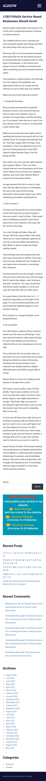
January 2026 (12, 696)
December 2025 (12, 699)
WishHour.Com (11, 604)
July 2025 (10, 715)
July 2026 (10, 678)
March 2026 (11, 690)
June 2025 (10, 718)
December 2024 (12, 736)
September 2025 (13, 708)
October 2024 (11, 742)
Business (10, 764)
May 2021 (10, 748)
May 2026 (10, 684)
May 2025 (10, 721)
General (9, 767)
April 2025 (10, 724)
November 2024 (12, 739)
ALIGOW (10, 5)
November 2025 (12, 702)
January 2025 (12, 733)
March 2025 (11, 727)
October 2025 (11, 705)
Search (6, 482)
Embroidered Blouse (13, 616)
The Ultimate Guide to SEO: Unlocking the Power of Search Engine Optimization (24, 607)
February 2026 (12, 693)
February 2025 (12, 730)
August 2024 (11, 745)
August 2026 (11, 675)
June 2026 (10, 681)
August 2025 (11, 711)
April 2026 (10, 687)
